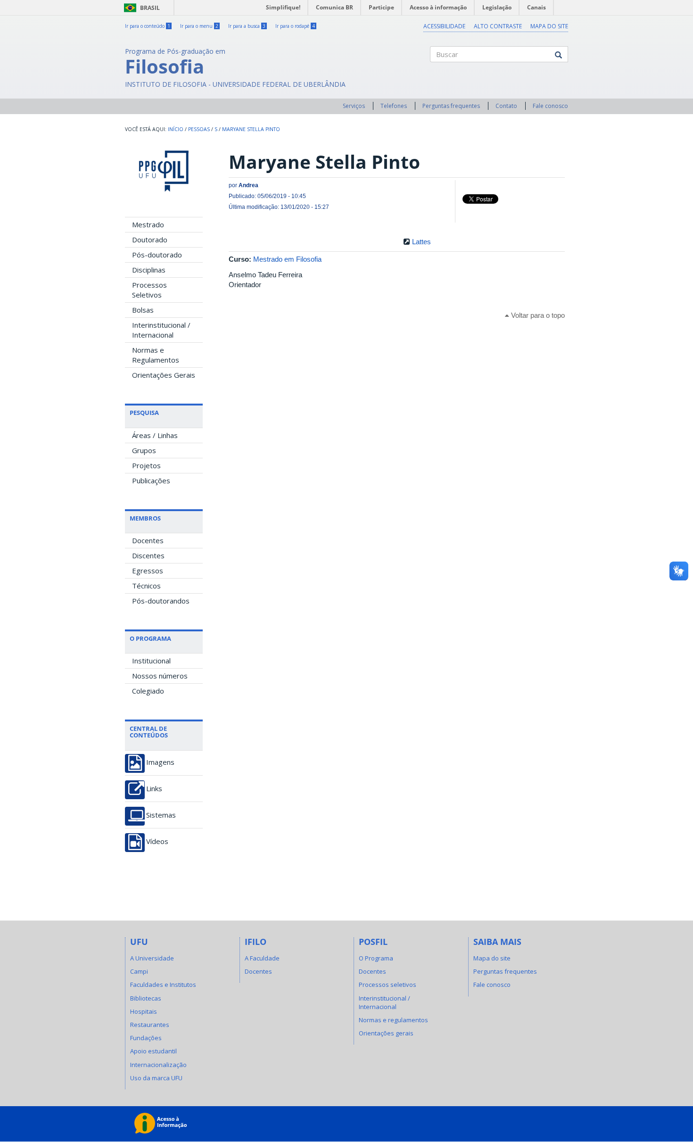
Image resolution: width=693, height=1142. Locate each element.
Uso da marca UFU (156, 1078)
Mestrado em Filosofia (287, 259)
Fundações (146, 1038)
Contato (506, 106)
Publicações (151, 480)
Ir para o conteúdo (147, 26)
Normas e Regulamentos (155, 354)
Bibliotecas (145, 998)
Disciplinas (148, 269)
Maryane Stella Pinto (251, 129)
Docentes (148, 540)
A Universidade (152, 958)
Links (154, 788)
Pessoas (199, 129)
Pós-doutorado (157, 254)
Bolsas (143, 309)
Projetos (146, 465)
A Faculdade (262, 958)
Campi (139, 971)
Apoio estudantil (153, 1051)
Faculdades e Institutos (163, 984)
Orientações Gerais (163, 375)
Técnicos (146, 585)
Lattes (421, 241)
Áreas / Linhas (155, 435)
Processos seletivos (387, 984)
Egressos (147, 570)
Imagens (160, 762)
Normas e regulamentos (393, 1020)
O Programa (376, 958)
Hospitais (143, 1011)
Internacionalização (158, 1064)
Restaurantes (149, 1024)
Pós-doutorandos (161, 600)
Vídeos (157, 841)
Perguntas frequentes (451, 106)
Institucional (151, 660)
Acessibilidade (444, 26)
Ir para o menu (199, 26)
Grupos (144, 450)
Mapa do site (549, 26)
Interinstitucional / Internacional (161, 329)
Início (175, 129)
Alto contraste (498, 26)
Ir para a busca (246, 26)
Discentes (148, 555)
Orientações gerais (386, 1033)
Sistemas (161, 815)
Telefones (393, 106)
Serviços (354, 106)
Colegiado (148, 690)
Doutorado (149, 239)
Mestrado (148, 224)
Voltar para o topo (537, 315)
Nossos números (160, 675)
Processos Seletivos (149, 289)
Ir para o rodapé (295, 26)
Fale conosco (550, 106)
